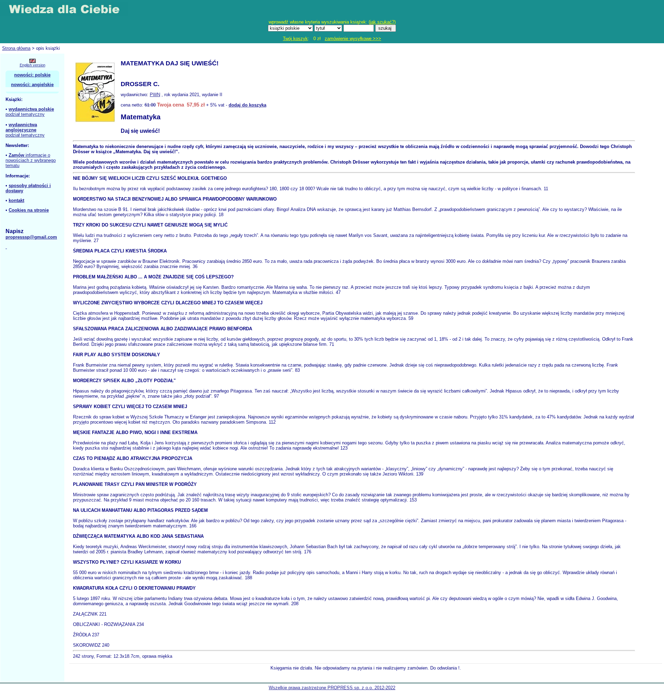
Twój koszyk (295, 38)
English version (32, 65)
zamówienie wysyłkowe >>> (353, 38)
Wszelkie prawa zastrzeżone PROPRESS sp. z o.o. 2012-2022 (332, 687)
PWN (155, 94)
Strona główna (16, 48)
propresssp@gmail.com (31, 237)
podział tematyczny (25, 114)
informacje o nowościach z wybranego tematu (31, 160)
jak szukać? (382, 22)
